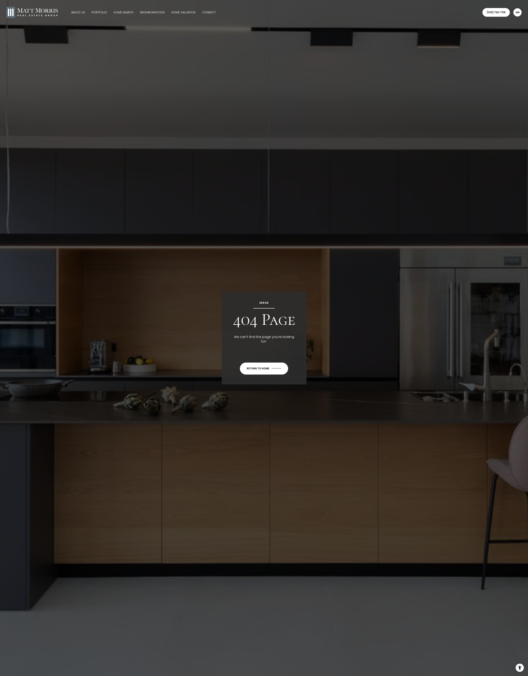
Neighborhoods (152, 12)
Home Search (123, 12)
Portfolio (99, 12)
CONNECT (209, 12)
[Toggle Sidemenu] (517, 12)
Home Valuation (183, 12)
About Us (78, 12)
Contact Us (496, 12)
